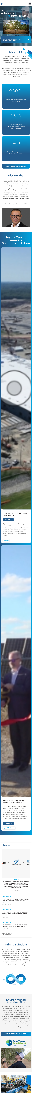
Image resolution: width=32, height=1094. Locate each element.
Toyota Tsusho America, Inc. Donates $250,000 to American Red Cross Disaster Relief (15, 900)
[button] (29, 3)
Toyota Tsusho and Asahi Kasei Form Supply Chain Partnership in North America (15, 913)
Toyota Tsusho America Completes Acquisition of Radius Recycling (14, 925)
